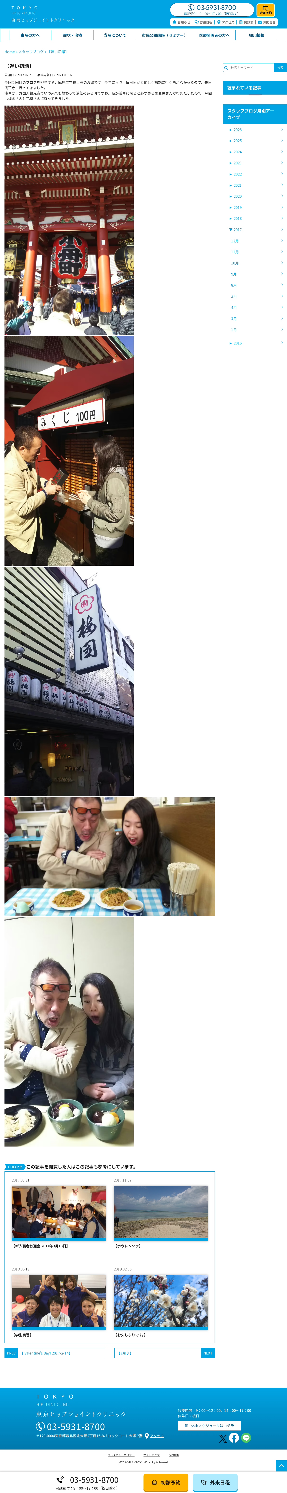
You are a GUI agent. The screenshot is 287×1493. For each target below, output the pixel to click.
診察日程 (206, 22)
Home (9, 51)
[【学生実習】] (59, 1302)
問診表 (248, 22)
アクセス (228, 22)
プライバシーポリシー (121, 1455)
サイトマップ (152, 1455)
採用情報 (174, 1455)
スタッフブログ (30, 51)
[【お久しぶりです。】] (161, 1302)
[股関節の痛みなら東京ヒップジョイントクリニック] (42, 14)
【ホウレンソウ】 (128, 1245)
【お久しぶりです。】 (130, 1334)
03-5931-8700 (216, 7)
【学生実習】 (22, 1334)
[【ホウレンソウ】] (161, 1213)
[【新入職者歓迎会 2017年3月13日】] (59, 1213)
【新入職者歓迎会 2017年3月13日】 (41, 1245)
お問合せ (269, 22)
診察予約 (265, 13)
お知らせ (184, 22)
